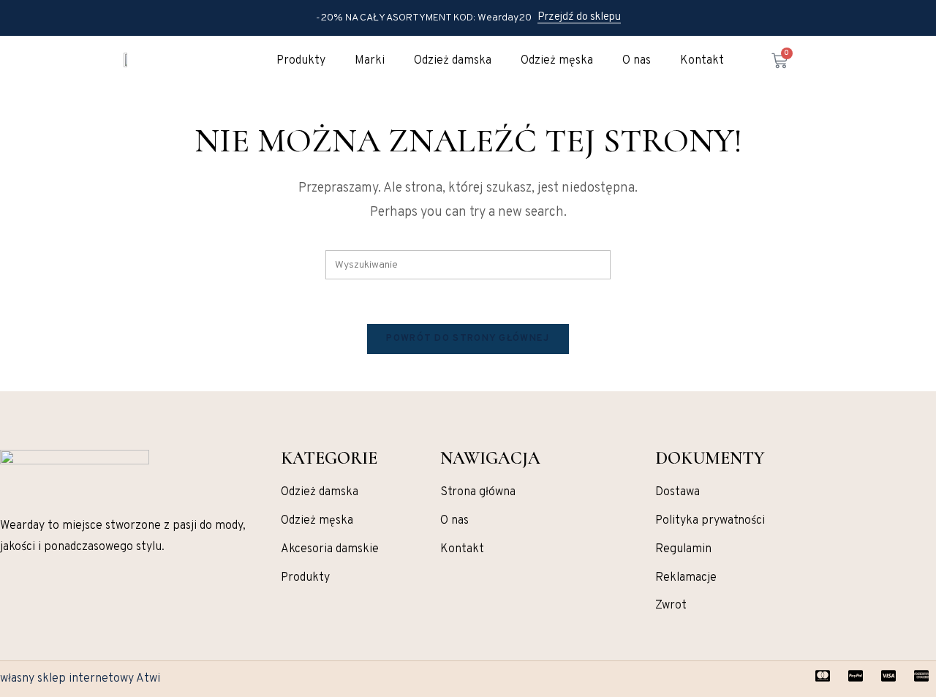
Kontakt (702, 60)
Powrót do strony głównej (467, 338)
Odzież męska (557, 60)
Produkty (300, 60)
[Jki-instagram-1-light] (6, 607)
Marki (370, 60)
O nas (636, 60)
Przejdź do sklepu (579, 17)
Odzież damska (452, 60)
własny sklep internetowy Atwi (80, 678)
